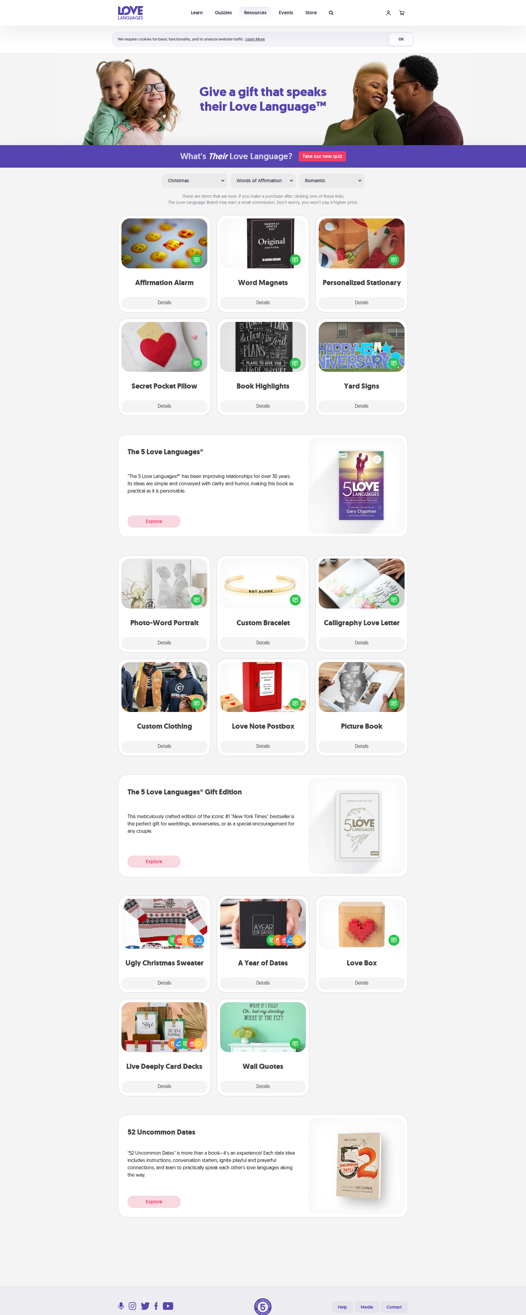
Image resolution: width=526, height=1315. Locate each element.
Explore (154, 521)
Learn (197, 12)
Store (311, 12)
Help (342, 1307)
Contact (394, 1307)
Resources (255, 12)
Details (164, 303)
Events (286, 12)
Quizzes (223, 12)
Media (367, 1307)
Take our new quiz (322, 156)
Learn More (255, 39)
